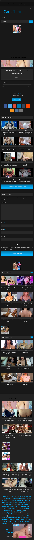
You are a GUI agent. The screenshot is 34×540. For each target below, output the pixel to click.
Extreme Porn (6, 496)
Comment (3, 202)
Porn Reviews (6, 500)
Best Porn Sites (26, 498)
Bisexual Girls (25, 506)
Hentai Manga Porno (8, 510)
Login (19, 4)
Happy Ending (10, 521)
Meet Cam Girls (15, 496)
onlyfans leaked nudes (24, 508)
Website (3, 236)
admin (19, 93)
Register (25, 4)
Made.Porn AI (5, 506)
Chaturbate (17, 99)
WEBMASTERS (11, 533)
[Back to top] (29, 535)
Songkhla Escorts (23, 502)
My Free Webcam (24, 504)
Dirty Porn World (13, 504)
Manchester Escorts (11, 502)
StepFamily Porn (16, 498)
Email (3, 229)
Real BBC (8, 498)
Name (3, 222)
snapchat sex (24, 496)
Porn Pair (4, 508)
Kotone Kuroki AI (15, 506)
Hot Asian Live (19, 521)
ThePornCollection (16, 500)
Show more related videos (17, 187)
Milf (15, 510)
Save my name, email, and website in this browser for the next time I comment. (17, 248)
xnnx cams (10, 523)
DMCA (8, 531)
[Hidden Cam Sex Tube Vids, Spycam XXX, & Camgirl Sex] (14, 11)
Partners (6, 529)
